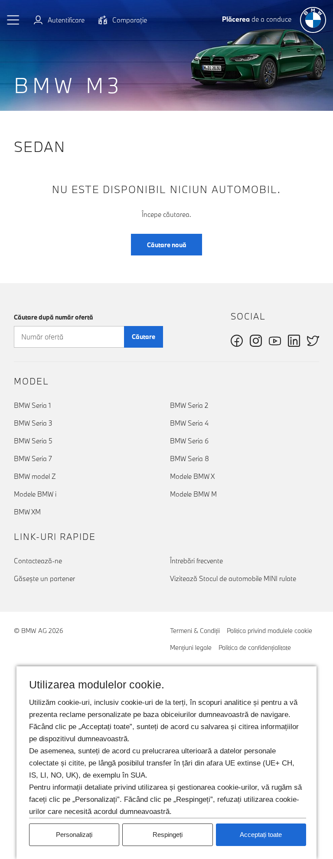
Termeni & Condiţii (195, 630)
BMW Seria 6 (189, 440)
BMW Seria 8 (189, 458)
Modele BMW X (192, 476)
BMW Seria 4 (189, 423)
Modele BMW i (35, 494)
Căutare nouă (166, 245)
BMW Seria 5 (33, 440)
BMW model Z (35, 476)
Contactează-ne (38, 560)
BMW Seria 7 (33, 458)
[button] (13, 20)
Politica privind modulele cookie (269, 630)
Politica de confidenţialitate (255, 647)
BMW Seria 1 (32, 405)
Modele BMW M (193, 494)
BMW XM (27, 511)
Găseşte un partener (44, 578)
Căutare (143, 337)
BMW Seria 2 (189, 405)
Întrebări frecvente (196, 560)
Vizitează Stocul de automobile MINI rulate (233, 578)
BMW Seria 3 (33, 423)
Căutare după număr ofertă (53, 317)
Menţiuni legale (191, 647)
